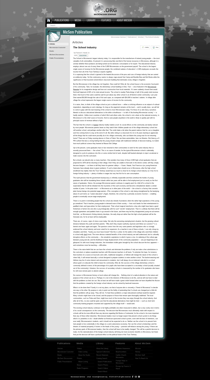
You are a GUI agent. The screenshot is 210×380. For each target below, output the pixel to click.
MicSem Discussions (56, 54)
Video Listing (82, 352)
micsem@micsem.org (99, 377)
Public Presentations (56, 58)
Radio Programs (82, 368)
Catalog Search (101, 358)
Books (51, 51)
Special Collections (103, 352)
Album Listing (83, 362)
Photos (79, 358)
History (137, 352)
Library (91, 20)
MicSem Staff (140, 355)
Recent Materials (102, 355)
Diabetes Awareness (123, 348)
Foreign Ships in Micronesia (121, 362)
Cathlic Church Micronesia (121, 356)
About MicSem (143, 343)
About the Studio (84, 355)
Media (78, 20)
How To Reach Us (141, 358)
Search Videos (103, 368)
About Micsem (124, 20)
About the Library (102, 348)
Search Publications (105, 362)
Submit (73, 25)
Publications (62, 20)
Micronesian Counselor (57, 47)
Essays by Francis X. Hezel (123, 367)
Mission (138, 348)
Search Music (102, 371)
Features (106, 20)
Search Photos (103, 365)
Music (79, 365)
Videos (79, 348)
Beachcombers (121, 352)
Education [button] (82, 55)
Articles (52, 44)
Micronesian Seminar (78, 377)
